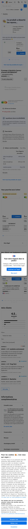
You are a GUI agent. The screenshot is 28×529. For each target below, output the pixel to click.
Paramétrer (14, 527)
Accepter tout (14, 519)
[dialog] (14, 490)
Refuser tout (14, 523)
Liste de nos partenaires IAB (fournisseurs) (13, 513)
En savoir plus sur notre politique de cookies (14, 497)
